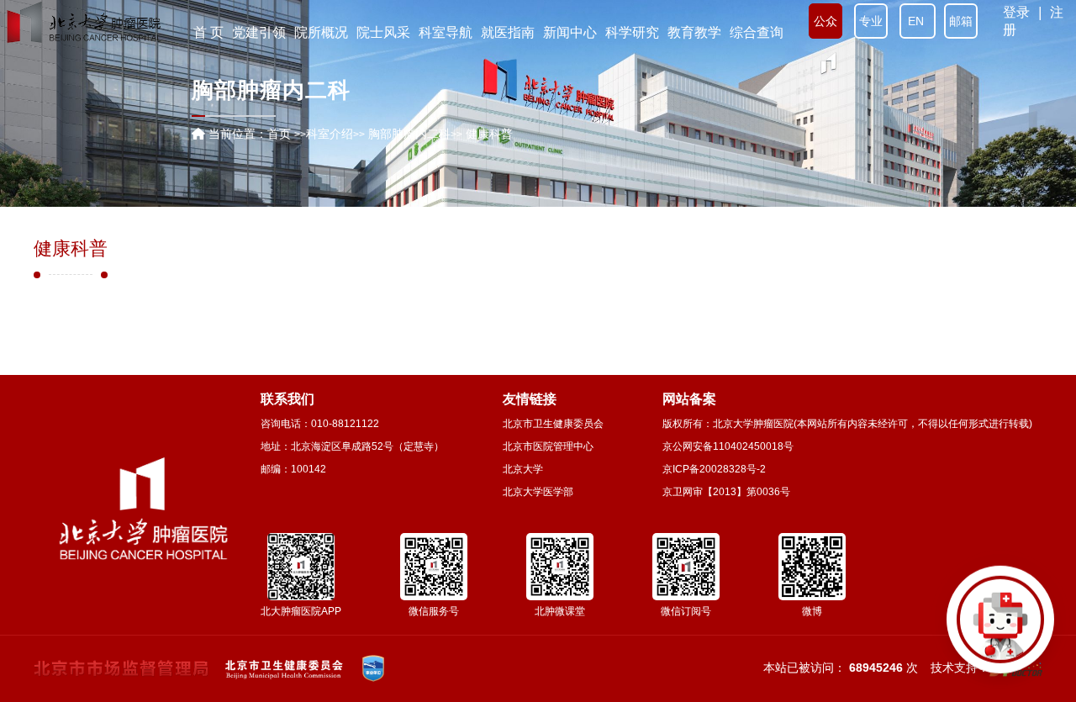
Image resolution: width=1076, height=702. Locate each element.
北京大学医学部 (538, 492)
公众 (825, 21)
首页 (279, 133)
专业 (871, 21)
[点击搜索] (1000, 626)
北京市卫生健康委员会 (553, 424)
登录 (1016, 12)
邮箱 (961, 21)
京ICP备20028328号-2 (714, 469)
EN (918, 21)
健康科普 (71, 249)
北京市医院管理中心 (548, 446)
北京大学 (523, 469)
